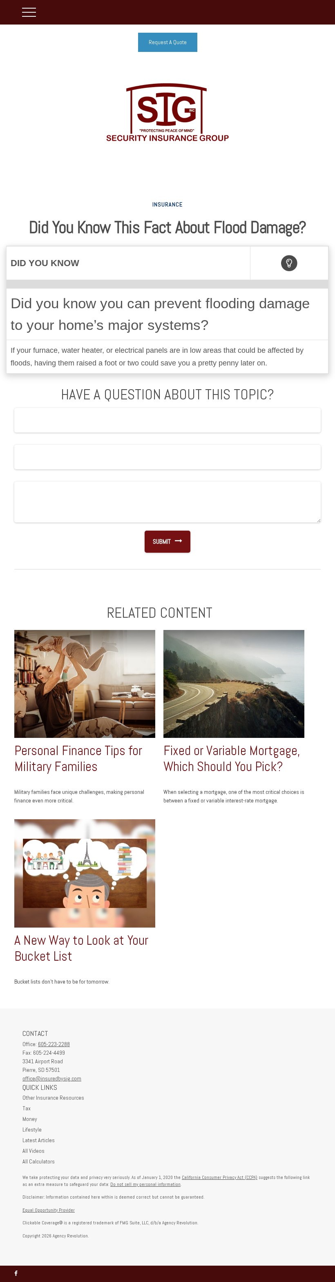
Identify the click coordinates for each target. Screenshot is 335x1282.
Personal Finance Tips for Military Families (78, 758)
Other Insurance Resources (53, 1097)
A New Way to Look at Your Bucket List (81, 948)
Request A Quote (168, 42)
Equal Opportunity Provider (48, 1210)
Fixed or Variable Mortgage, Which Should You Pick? (231, 758)
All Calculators (38, 1161)
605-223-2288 (54, 1044)
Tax (26, 1108)
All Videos (33, 1150)
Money (29, 1119)
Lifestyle (32, 1129)
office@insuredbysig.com (51, 1078)
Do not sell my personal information (145, 1184)
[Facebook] (16, 1273)
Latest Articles (38, 1140)
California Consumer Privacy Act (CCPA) (219, 1177)
